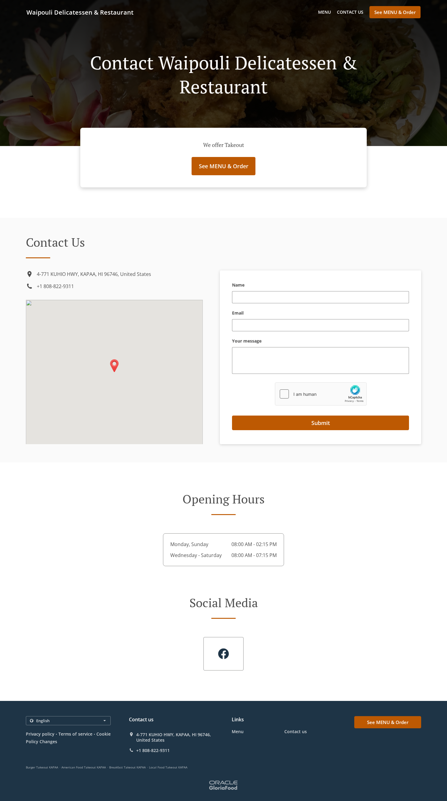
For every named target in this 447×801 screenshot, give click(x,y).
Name (238, 285)
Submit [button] (320, 423)
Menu (324, 12)
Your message (247, 341)
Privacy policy (40, 734)
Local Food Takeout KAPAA (168, 767)
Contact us (350, 12)
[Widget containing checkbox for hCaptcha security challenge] (321, 394)
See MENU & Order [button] (395, 12)
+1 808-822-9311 (55, 286)
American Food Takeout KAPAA (83, 767)
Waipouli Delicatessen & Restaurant (79, 12)
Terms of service (75, 734)
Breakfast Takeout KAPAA (127, 767)
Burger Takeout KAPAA (42, 767)
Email (238, 313)
